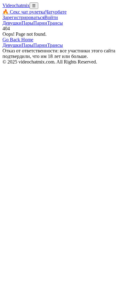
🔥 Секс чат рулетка (23, 11)
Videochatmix (16, 5)
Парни (40, 23)
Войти (51, 17)
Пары (27, 23)
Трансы (55, 23)
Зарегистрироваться (23, 17)
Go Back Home (17, 39)
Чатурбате (56, 11)
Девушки (12, 23)
